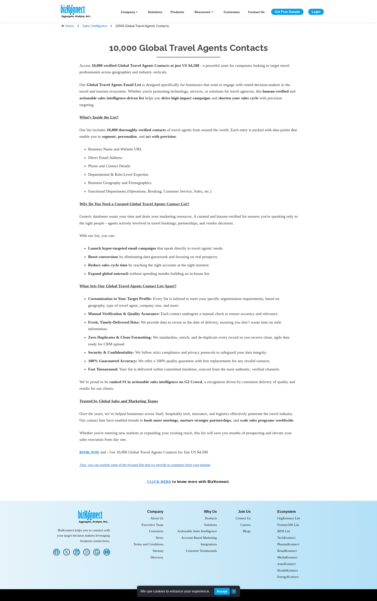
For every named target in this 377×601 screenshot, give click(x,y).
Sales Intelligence (95, 26)
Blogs (247, 531)
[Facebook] (56, 552)
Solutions (155, 12)
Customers (232, 12)
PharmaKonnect (288, 544)
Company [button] (128, 12)
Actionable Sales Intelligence (197, 531)
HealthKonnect (287, 570)
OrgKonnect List (288, 518)
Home (69, 26)
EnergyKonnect (288, 577)
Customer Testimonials (201, 551)
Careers (245, 525)
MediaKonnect (287, 557)
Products (177, 12)
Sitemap (158, 551)
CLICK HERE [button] (159, 482)
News (159, 537)
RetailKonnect (287, 551)
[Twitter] (66, 552)
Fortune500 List (288, 525)
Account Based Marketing (199, 537)
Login (316, 12)
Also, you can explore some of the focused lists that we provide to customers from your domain (144, 465)
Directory (157, 557)
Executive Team (152, 525)
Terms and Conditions (148, 544)
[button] (89, 452)
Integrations (209, 544)
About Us (156, 518)
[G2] (96, 552)
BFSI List (283, 531)
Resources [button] (203, 12)
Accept (222, 591)
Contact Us (256, 12)
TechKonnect (286, 537)
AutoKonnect (286, 564)
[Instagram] (86, 552)
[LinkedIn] (76, 552)
